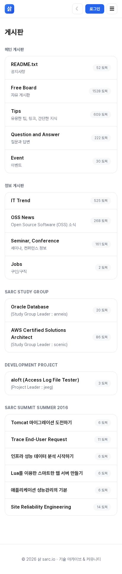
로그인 (94, 9)
